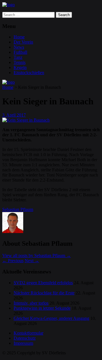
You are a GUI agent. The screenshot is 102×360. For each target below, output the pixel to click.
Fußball (20, 52)
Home (19, 37)
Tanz (18, 57)
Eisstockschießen (29, 72)
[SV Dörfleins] (8, 4)
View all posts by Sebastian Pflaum (36, 255)
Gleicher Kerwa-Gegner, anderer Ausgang (51, 318)
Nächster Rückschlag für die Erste (44, 292)
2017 (21, 115)
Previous (13, 260)
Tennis (20, 62)
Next (32, 260)
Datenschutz (25, 338)
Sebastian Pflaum (17, 209)
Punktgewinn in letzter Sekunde (42, 308)
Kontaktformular (28, 333)
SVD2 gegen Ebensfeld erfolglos (43, 282)
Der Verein (23, 42)
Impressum (23, 343)
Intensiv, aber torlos (31, 303)
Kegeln (20, 67)
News (19, 47)
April (11, 115)
